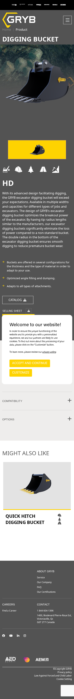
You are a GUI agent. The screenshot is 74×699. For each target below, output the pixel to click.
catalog (16, 300)
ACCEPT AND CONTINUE (29, 363)
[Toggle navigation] (67, 20)
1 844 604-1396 (45, 610)
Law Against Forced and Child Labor (53, 675)
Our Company (44, 582)
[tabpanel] (37, 493)
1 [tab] (33, 550)
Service (41, 577)
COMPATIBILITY (12, 401)
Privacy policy (64, 672)
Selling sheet (12, 310)
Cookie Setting (64, 679)
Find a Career (9, 610)
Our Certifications (46, 591)
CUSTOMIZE (20, 372)
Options (8, 419)
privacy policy (49, 352)
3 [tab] (41, 550)
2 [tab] (37, 550)
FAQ (39, 587)
